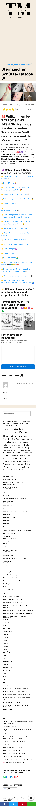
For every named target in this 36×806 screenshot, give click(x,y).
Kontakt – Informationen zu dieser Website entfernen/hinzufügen (17, 729)
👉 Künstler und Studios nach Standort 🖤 (17, 276)
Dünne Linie (7, 448)
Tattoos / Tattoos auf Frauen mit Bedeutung (17, 613)
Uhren (5, 546)
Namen (21, 455)
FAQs (4, 733)
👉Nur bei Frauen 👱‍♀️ (9, 183)
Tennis (9, 467)
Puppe (5, 658)
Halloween (7, 445)
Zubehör (6, 563)
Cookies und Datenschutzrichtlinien (14, 741)
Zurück (5, 643)
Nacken (5, 637)
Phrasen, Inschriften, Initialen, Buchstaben (17, 530)
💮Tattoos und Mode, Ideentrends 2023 (16, 762)
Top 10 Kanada (8, 509)
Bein (4, 682)
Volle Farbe (20, 442)
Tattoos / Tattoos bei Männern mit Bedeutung (18, 610)
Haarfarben (10, 436)
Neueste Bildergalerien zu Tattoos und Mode (17, 759)
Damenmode (7, 561)
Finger (5, 640)
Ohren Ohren (7, 670)
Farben (23, 432)
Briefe (26, 445)
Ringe (5, 543)
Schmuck (6, 542)
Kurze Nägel (8, 469)
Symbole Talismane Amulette (12, 602)
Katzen (26, 442)
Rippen (5, 634)
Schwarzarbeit (8, 432)
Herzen (25, 436)
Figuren (6, 458)
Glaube (25, 439)
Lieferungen (7, 536)
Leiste (5, 649)
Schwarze (8, 455)
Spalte (19, 436)
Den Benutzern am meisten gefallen (17, 450)
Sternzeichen (5, 66)
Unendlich (16, 445)
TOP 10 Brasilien (8, 506)
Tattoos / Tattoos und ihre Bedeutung (17, 64)
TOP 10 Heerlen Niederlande (12, 521)
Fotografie (6, 551)
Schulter (6, 646)
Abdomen (6, 619)
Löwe (21, 445)
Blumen (12, 442)
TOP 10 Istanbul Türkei (10, 518)
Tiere (5, 429)
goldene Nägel (18, 469)
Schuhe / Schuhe (8, 584)
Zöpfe (26, 467)
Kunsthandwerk (8, 555)
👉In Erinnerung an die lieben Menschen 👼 (17, 199)
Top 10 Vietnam (8, 527)
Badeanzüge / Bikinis (10, 587)
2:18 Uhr (31, 383)
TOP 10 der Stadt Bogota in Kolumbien (15, 512)
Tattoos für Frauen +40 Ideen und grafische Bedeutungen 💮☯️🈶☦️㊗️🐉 (17, 306)
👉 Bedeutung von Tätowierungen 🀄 (15, 194)
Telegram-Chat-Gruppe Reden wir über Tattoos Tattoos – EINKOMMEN (16, 737)
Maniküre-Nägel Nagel (10, 575)
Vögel (16, 429)
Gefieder (11, 461)
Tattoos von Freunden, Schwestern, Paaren (17, 694)
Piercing (5, 593)
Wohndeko (6, 495)
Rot (15, 461)
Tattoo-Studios (8, 501)
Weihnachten (27, 453)
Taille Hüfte (7, 628)
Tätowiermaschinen (9, 538)
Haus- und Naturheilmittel (11, 596)
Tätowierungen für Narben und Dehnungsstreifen (13, 483)
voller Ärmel (7, 652)
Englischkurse (7, 488)
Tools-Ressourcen (9, 533)
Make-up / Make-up (9, 572)
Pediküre (27, 455)
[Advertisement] (18, 41)
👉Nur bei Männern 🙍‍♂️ (9, 258)
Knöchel (5, 685)
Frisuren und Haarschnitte (11, 578)
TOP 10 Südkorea (9, 515)
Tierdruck (11, 429)
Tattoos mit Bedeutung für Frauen (14, 753)
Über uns (6, 744)
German (12, 789)
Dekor (5, 492)
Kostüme (6, 566)
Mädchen (16, 455)
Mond (14, 448)
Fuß (4, 679)
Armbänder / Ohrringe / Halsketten (14, 581)
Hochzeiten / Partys (9, 479)
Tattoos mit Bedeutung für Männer (14, 750)
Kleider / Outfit (8, 590)
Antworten (6, 398)
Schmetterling (23, 447)
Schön (21, 429)
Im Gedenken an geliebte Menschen (14, 498)
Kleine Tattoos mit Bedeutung (12, 756)
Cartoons (16, 432)
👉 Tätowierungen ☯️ (9, 249)
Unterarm (6, 622)
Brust (5, 676)
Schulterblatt (7, 667)
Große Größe (20, 464)
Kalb (4, 673)
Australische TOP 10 (9, 503)
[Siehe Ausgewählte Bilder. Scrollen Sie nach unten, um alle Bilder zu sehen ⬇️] (18, 92)
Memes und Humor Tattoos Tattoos (14, 558)
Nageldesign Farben (13, 439)
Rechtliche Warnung (9, 726)
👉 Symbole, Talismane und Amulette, (15, 244)
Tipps (21, 467)
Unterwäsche (7, 569)
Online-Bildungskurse (10, 487)
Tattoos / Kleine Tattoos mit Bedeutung (16, 688)
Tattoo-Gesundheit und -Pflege (13, 599)
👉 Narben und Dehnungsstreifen (13, 240)
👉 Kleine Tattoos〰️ (8, 203)
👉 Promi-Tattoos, (8, 253)
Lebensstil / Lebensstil (10, 550)
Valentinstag (26, 461)
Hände (5, 655)
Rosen (19, 461)
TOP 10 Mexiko (8, 524)
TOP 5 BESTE (7, 710)
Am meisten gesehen (12, 453)
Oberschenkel (7, 661)
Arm (4, 625)
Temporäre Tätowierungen (11, 702)
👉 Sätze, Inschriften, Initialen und (14, 228)
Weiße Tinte (15, 467)
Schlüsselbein (7, 631)
